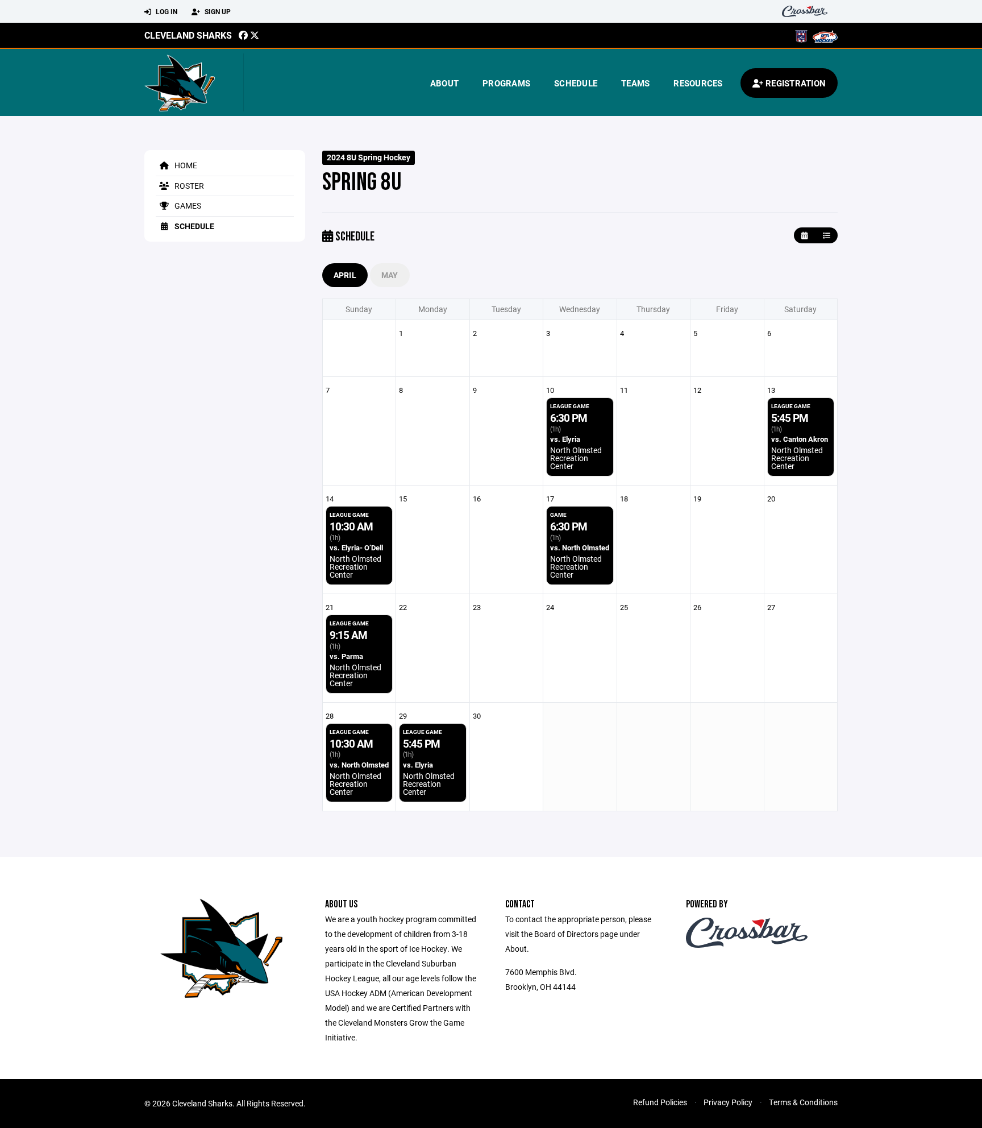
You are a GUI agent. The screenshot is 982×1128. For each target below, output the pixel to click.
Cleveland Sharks (188, 35)
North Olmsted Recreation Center (576, 458)
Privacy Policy (728, 1102)
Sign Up (217, 11)
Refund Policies (660, 1102)
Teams (635, 83)
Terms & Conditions (803, 1102)
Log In (165, 11)
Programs (506, 83)
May (389, 274)
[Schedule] (826, 235)
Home (185, 165)
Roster (188, 185)
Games (187, 205)
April (345, 274)
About (444, 83)
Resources (697, 83)
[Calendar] (804, 235)
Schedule (575, 83)
